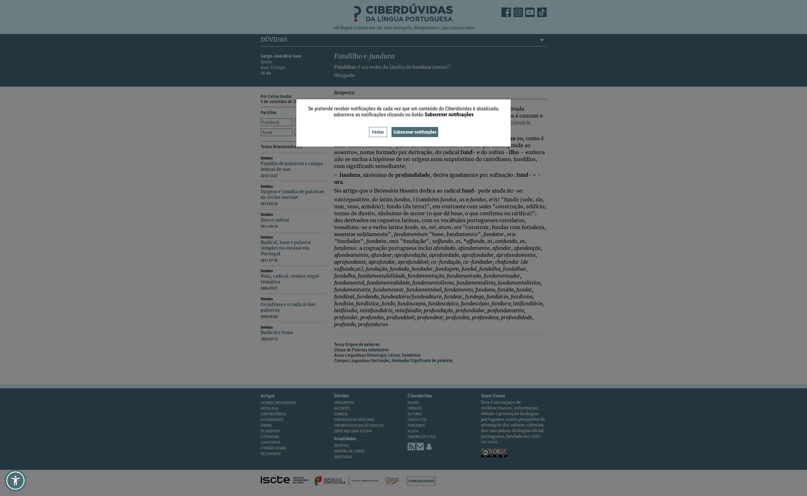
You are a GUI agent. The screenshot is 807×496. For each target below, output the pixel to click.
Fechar (378, 132)
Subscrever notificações (414, 132)
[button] (15, 480)
